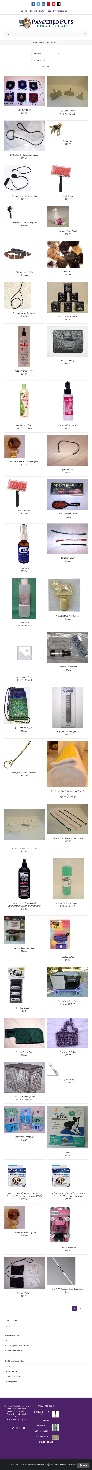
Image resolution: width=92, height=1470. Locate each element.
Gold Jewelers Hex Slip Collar (24, 772)
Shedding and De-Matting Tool (24, 222)
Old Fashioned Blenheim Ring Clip (24, 461)
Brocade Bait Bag (24, 1293)
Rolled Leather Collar (24, 272)
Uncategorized (11, 1381)
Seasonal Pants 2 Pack (67, 231)
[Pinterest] (20, 1428)
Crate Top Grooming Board (24, 1096)
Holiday (8, 1356)
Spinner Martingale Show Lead (24, 196)
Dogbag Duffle (68, 957)
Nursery (8, 1340)
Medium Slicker (24, 510)
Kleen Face (24, 622)
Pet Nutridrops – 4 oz (68, 425)
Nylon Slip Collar (68, 469)
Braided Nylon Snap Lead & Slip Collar (68, 1289)
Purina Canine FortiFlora (68, 316)
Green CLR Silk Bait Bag (24, 728)
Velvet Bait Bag (24, 109)
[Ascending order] (58, 53)
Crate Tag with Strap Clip (68, 1079)
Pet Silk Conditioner (24, 425)
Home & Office (11, 1371)
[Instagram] (16, 1428)
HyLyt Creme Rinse (24, 677)
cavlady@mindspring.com (59, 11)
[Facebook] (9, 1428)
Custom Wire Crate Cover (68, 1001)
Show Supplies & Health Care (17, 1345)
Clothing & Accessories (14, 1361)
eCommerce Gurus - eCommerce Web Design (67, 1464)
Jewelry (8, 1366)
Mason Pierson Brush (68, 513)
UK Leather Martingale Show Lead (24, 155)
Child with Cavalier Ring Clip (24, 1232)
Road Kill (68, 271)
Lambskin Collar (68, 558)
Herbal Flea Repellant (68, 666)
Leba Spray (24, 568)
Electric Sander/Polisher (24, 948)
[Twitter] (13, 1428)
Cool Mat (68, 1152)
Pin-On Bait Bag (68, 360)
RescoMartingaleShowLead (24, 313)
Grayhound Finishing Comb (68, 731)
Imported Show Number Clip (68, 616)
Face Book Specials (13, 1376)
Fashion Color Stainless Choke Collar (68, 838)
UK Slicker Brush (68, 110)
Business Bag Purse (68, 1247)
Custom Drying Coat (24, 1052)
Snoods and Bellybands (14, 1350)
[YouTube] (24, 1428)
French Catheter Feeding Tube (24, 848)
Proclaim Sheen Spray (24, 371)
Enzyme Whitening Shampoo (68, 903)
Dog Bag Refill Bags (24, 1008)
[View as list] (48, 66)
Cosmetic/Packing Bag (24, 1136)
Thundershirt (68, 141)
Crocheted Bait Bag (68, 1052)
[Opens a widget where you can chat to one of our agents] (83, 1466)
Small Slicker (68, 196)
